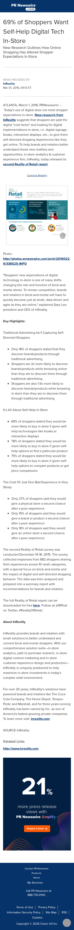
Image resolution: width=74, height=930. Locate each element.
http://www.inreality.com (21, 748)
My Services (35, 883)
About (36, 877)
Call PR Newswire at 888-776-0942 (38, 893)
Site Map (51, 912)
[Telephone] (60, 6)
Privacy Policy (47, 907)
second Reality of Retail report (25, 164)
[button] (37, 211)
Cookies (37, 917)
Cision (44, 924)
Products (37, 873)
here (36, 605)
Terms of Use (24, 907)
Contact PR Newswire (37, 868)
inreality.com (40, 718)
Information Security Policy (23, 912)
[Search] (69, 6)
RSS (64, 912)
